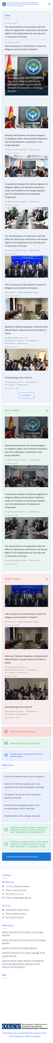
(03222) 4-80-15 (19, 913)
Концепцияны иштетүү (14, 340)
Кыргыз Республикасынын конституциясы (24, 776)
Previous (7, 75)
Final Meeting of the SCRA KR (18, 377)
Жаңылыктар (34, 149)
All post (25, 395)
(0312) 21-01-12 (17, 894)
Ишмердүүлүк (31, 340)
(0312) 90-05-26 (19, 890)
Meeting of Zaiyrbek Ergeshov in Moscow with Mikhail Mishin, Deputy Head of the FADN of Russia (26, 330)
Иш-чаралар (10, 343)
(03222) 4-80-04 (17, 917)
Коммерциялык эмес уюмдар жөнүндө (22, 815)
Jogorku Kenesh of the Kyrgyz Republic (19, 948)
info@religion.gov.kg (21, 897)
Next (45, 75)
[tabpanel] (26, 74)
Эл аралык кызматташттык (15, 149)
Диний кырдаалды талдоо (28, 292)
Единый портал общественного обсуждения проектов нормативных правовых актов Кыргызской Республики (22, 963)
